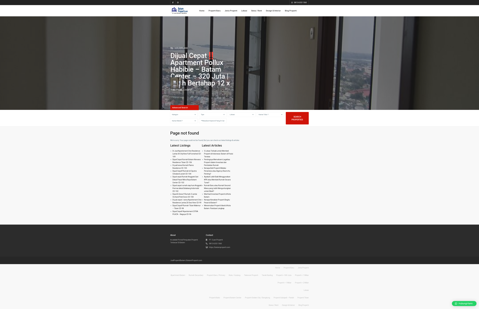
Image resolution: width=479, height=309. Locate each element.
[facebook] (172, 2)
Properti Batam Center (232, 298)
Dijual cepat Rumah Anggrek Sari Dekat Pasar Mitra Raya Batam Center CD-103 (185, 179)
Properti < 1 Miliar (302, 275)
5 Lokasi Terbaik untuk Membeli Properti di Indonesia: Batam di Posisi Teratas (218, 154)
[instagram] (177, 2)
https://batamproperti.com (219, 247)
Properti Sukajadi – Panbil (284, 298)
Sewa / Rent (256, 11)
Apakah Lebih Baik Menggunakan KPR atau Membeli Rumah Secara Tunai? (217, 179)
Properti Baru (215, 11)
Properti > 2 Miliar (302, 283)
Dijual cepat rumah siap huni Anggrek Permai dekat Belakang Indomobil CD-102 (187, 188)
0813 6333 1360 (300, 2)
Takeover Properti (251, 275)
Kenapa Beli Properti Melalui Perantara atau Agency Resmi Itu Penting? (217, 171)
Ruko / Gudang (234, 275)
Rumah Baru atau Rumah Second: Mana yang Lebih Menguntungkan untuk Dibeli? (217, 188)
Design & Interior (273, 11)
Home (201, 11)
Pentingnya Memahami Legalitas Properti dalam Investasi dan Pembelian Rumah (217, 162)
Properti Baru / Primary (216, 275)
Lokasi (244, 11)
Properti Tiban (303, 298)
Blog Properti (291, 11)
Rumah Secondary (196, 275)
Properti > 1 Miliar (284, 283)
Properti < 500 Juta (283, 275)
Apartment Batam (178, 275)
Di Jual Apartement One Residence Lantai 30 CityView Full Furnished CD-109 (187, 154)
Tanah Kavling (267, 275)
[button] (464, 303)
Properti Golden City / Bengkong (257, 298)
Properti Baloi (214, 298)
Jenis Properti (231, 11)
